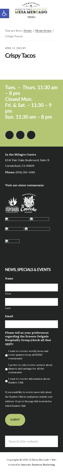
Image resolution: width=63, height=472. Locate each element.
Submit (15, 420)
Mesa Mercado (31, 8)
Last (8, 308)
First (8, 293)
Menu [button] (31, 17)
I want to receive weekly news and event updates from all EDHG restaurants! (28, 354)
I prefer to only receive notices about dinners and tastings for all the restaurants (30, 368)
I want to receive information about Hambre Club (29, 380)
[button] (4, 13)
